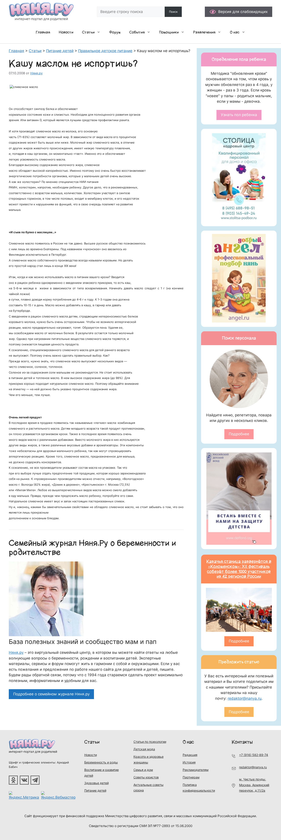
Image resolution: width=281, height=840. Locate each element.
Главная (43, 32)
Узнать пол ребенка (239, 115)
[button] (100, 32)
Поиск (173, 11)
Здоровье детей (96, 783)
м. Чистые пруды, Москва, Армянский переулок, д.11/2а (254, 784)
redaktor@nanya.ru (244, 698)
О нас (235, 32)
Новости (66, 32)
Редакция (190, 755)
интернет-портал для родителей (33, 751)
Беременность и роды (101, 762)
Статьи (88, 32)
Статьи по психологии (149, 741)
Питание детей (95, 790)
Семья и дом (143, 770)
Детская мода (144, 749)
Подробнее (239, 434)
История (189, 762)
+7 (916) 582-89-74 (253, 755)
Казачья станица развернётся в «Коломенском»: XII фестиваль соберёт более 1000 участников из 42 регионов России (238, 569)
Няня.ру (16, 652)
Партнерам (191, 777)
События (137, 32)
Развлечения (204, 32)
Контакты (242, 742)
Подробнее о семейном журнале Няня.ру (51, 694)
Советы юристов (146, 777)
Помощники (169, 32)
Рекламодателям (196, 770)
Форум (115, 32)
